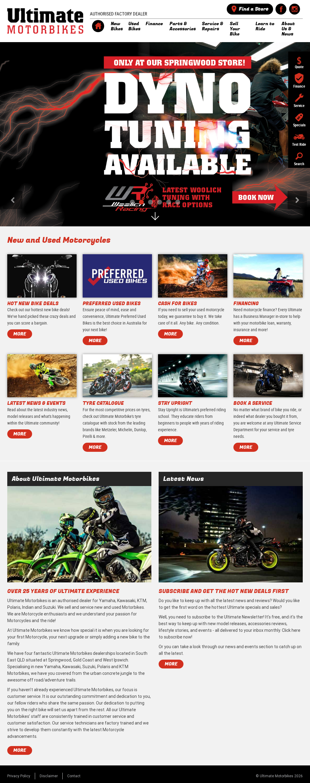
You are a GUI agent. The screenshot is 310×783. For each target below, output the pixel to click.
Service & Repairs (212, 26)
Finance (154, 23)
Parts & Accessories (182, 26)
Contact (74, 776)
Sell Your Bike (235, 28)
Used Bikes (133, 26)
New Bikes (116, 26)
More (19, 750)
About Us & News (288, 28)
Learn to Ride (265, 26)
